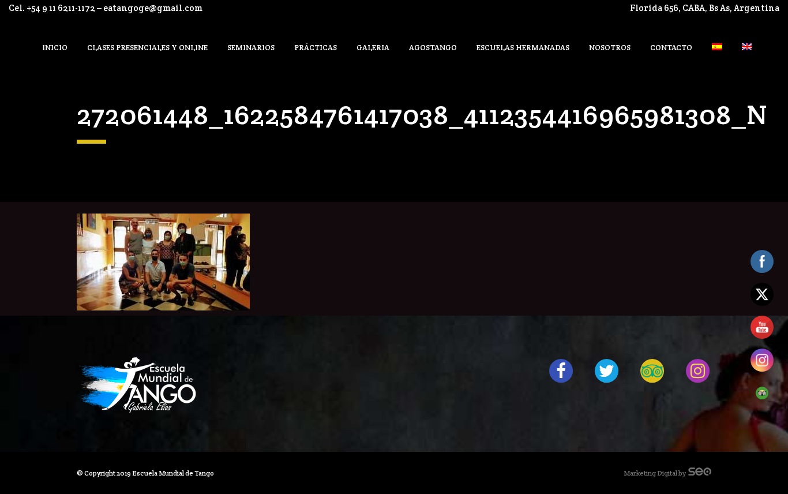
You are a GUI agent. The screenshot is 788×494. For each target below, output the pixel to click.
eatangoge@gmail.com (152, 7)
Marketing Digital (650, 473)
